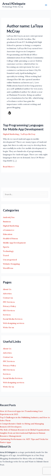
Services (7, 315)
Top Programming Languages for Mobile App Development (23, 127)
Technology (8, 251)
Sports (6, 247)
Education (7, 234)
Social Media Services (12, 319)
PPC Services (9, 302)
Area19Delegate (13, 4)
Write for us (8, 327)
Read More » (8, 166)
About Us (7, 289)
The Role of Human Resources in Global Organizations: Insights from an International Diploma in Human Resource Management (25, 433)
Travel (6, 255)
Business (7, 221)
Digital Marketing (11, 134)
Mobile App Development (14, 243)
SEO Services (9, 310)
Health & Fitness (10, 238)
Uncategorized (10, 259)
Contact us (8, 298)
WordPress (8, 268)
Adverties (7, 293)
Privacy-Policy (9, 306)
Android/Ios (8, 217)
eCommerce (8, 230)
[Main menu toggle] (46, 5)
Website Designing (11, 264)
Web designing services (13, 323)
